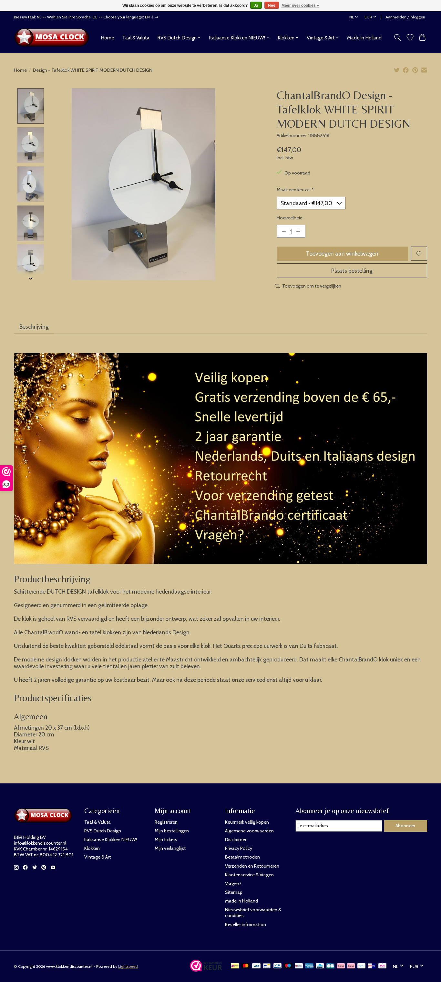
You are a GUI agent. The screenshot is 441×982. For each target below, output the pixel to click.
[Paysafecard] (361, 966)
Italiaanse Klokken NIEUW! (110, 839)
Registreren (166, 822)
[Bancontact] (267, 966)
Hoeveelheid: (290, 218)
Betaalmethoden (242, 857)
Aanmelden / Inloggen (405, 17)
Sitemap (233, 892)
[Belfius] (299, 966)
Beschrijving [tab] (34, 326)
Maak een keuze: (295, 190)
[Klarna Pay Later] (341, 966)
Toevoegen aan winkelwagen (342, 253)
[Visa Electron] (277, 966)
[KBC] (320, 966)
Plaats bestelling (352, 270)
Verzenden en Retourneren (252, 866)
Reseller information (245, 924)
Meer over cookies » (300, 5)
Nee (271, 5)
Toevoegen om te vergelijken (311, 286)
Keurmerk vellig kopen (247, 822)
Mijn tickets (166, 839)
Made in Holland (364, 38)
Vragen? (233, 883)
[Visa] (256, 966)
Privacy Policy (238, 848)
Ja (256, 5)
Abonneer (405, 826)
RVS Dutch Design (102, 831)
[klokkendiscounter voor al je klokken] (53, 37)
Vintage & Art (97, 857)
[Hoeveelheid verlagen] (283, 231)
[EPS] (382, 966)
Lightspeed (128, 966)
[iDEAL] (235, 966)
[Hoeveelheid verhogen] (298, 231)
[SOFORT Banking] (351, 966)
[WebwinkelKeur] (206, 969)
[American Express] (309, 966)
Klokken (92, 848)
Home (107, 38)
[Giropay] (372, 966)
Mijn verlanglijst (170, 848)
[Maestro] (288, 966)
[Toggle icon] (397, 37)
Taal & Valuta (135, 38)
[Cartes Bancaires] (330, 966)
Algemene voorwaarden (249, 831)
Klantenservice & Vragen (249, 875)
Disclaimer (235, 839)
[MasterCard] (245, 966)
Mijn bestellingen (172, 831)
